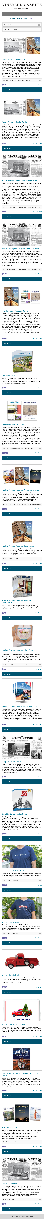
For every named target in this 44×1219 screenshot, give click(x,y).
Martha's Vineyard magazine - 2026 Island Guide (19, 706)
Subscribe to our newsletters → (22, 18)
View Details (38, 85)
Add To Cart (7, 90)
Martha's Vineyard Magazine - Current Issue (18, 546)
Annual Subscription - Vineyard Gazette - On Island (20, 249)
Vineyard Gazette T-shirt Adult (13, 871)
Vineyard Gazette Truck (10, 975)
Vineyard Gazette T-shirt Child (13, 922)
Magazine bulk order (9, 1127)
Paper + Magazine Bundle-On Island (15, 122)
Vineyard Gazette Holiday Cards (13, 1024)
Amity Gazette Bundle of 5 (11, 762)
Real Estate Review (9, 376)
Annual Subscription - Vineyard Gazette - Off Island (20, 180)
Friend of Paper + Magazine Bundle (15, 311)
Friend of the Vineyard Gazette (13, 425)
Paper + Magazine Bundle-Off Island (15, 60)
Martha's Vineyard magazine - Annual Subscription (20, 490)
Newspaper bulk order (10, 1183)
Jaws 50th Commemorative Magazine (15, 814)
